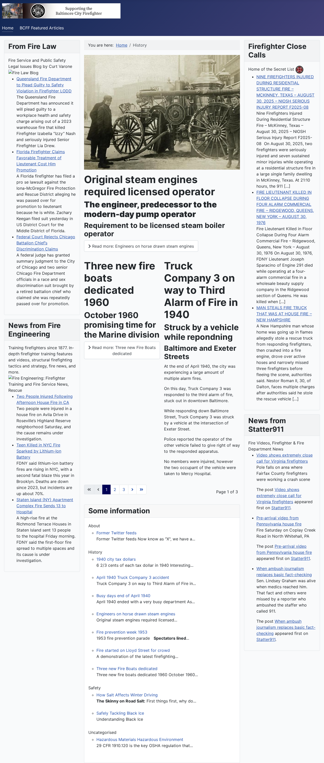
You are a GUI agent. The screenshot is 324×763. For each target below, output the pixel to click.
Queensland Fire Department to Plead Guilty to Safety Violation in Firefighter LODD (44, 84)
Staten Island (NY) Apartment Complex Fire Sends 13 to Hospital (44, 505)
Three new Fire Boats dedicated (126, 668)
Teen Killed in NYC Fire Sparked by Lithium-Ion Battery (38, 451)
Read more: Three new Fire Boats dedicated (123, 350)
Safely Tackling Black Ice (120, 713)
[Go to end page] (141, 489)
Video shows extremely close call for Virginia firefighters (278, 495)
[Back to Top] (315, 753)
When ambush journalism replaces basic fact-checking (285, 627)
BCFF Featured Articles (42, 27)
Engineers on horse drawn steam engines (135, 613)
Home (7, 27)
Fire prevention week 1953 (121, 632)
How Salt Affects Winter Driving (127, 694)
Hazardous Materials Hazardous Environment (139, 739)
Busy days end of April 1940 (123, 595)
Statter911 (280, 507)
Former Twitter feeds (116, 532)
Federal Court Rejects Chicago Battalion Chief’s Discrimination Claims (45, 242)
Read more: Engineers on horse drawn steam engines (142, 246)
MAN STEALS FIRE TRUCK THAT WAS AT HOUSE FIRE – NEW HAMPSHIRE (284, 313)
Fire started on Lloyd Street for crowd (133, 650)
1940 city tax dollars (116, 559)
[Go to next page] (132, 489)
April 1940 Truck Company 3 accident (132, 577)
